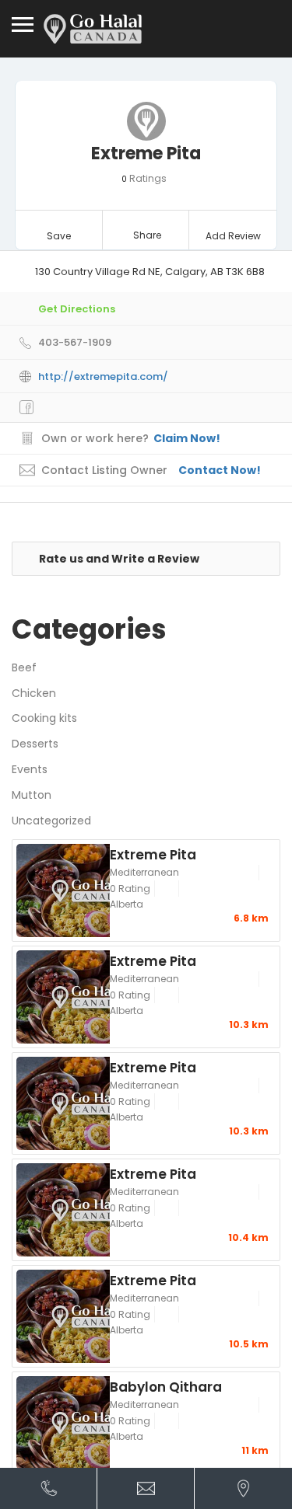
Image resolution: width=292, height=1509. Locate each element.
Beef (24, 667)
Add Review (233, 235)
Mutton (31, 795)
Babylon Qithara (166, 1386)
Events (29, 769)
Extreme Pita (153, 854)
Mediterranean (144, 872)
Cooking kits (44, 718)
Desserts (35, 743)
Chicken (34, 693)
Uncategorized (51, 820)
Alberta (126, 904)
